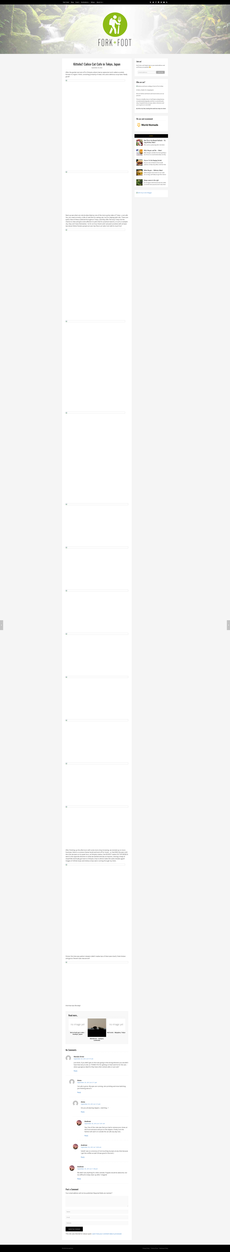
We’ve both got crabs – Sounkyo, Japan (77, 1033)
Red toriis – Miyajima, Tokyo (116, 1032)
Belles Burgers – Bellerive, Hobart (153, 170)
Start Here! (66, 2)
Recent (151, 136)
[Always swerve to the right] (139, 182)
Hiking (92, 2)
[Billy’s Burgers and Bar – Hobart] (139, 152)
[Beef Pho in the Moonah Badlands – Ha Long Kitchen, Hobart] (139, 142)
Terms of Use (154, 1248)
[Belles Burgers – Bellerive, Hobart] (139, 172)
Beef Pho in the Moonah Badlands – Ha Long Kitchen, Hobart (154, 141)
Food (76, 2)
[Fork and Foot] (115, 29)
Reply (75, 1071)
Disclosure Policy (163, 1248)
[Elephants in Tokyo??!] (228, 625)
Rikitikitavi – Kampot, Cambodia (97, 1039)
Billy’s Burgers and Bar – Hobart (153, 150)
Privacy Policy (146, 1248)
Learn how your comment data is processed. (107, 1234)
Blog (72, 2)
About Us (99, 2)
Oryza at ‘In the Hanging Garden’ (153, 160)
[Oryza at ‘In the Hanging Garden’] (139, 162)
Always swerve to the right (151, 180)
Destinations (84, 2)
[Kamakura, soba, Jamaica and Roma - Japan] (1, 625)
